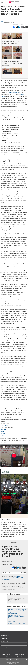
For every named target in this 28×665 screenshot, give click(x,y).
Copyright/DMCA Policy (18, 654)
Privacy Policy (9, 656)
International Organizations (8, 577)
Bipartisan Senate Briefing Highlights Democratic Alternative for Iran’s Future (16, 616)
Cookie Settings (18, 656)
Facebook (3, 429)
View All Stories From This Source (16, 623)
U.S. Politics (23, 577)
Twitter (2, 431)
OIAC (1, 21)
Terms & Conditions (6, 654)
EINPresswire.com (14, 92)
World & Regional (6, 579)
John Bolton (20, 161)
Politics (18, 577)
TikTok (2, 435)
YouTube (2, 433)
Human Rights (16, 576)
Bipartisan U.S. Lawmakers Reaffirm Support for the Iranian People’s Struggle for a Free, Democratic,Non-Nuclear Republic (17, 611)
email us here (4, 425)
